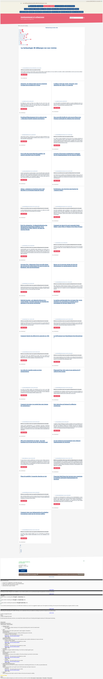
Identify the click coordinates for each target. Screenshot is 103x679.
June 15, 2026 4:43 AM (65, 421)
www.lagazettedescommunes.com (60, 134)
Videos (4, 672)
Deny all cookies (9, 624)
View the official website (14, 635)
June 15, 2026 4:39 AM (31, 458)
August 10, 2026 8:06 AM (63, 101)
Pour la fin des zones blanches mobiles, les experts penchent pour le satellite (33, 154)
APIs (4, 629)
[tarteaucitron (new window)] (3, 676)
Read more (7, 635)
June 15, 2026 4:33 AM (69, 458)
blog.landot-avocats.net (25, 134)
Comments (4, 648)
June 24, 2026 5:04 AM (34, 387)
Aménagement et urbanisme (32, 17)
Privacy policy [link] (3, 622)
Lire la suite (24, 74)
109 (21, 551)
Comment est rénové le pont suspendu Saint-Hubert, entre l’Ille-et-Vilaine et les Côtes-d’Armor (68, 226)
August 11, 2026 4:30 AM (29, 101)
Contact (23, 570)
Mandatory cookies (6, 626)
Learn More (51, 589)
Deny (8, 628)
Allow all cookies (3, 624)
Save (1, 676)
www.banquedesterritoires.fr (26, 387)
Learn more (51, 593)
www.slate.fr (24, 101)
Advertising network (6, 631)
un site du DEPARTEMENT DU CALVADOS (93, 1)
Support (4, 665)
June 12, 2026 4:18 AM (36, 492)
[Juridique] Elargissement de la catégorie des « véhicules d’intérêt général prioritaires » (34, 117)
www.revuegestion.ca (58, 421)
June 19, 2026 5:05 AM (69, 387)
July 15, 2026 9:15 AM (64, 242)
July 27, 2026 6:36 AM (69, 134)
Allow (6, 628)
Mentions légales (51, 576)
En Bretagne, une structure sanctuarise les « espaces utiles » (66, 189)
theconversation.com (25, 458)
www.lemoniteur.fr (25, 245)
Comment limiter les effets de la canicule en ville (35, 336)
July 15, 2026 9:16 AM (31, 245)
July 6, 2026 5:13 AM (31, 283)
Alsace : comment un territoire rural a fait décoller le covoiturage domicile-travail (33, 189)
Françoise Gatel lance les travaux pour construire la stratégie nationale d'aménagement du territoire (68, 478)
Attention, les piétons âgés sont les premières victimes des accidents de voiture (34, 84)
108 (21, 550)
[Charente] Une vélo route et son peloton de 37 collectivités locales (67, 370)
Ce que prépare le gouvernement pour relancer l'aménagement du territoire (67, 441)
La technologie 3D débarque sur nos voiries (39, 48)
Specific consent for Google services (8, 663)
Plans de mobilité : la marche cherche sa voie (34, 476)
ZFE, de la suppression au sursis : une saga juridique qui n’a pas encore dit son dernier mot (34, 441)
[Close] (0, 614)
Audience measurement (6, 638)
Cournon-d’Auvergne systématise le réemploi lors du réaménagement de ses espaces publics (67, 154)
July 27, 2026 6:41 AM (32, 134)
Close (2, 615)
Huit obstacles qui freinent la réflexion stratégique (65, 405)
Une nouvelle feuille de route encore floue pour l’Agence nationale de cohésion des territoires (67, 117)
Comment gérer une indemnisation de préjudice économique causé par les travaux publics (34, 513)
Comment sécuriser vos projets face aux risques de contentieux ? (34, 405)
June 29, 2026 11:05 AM (36, 351)
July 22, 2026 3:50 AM (36, 206)
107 (21, 549)
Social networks (5, 653)
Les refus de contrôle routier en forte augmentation (31, 370)
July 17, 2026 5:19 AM (69, 206)
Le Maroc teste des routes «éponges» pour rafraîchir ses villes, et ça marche (66, 84)
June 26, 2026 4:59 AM (69, 353)
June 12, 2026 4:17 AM (36, 529)
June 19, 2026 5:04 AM (36, 421)
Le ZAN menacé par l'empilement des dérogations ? (68, 336)
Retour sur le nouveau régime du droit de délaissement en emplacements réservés (65, 265)
